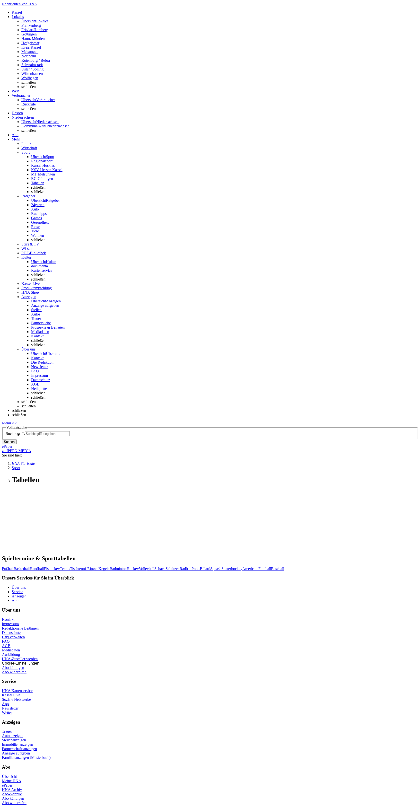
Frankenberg (31, 25)
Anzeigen (19, 596)
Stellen (36, 310)
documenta (39, 266)
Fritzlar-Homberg (34, 30)
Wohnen (37, 235)
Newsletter (39, 367)
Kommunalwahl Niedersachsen (45, 126)
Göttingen (29, 34)
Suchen (9, 442)
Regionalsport (41, 161)
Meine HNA (11, 781)
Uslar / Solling (32, 69)
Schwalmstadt (32, 65)
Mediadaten (40, 332)
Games (36, 218)
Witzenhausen (32, 73)
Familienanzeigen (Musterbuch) (26, 757)
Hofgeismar (30, 43)
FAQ (35, 371)
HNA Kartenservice (17, 691)
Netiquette (39, 388)
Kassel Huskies (43, 165)
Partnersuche (41, 323)
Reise (35, 227)
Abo (15, 600)
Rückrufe (28, 104)
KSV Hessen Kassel (46, 170)
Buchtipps (39, 213)
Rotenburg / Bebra (35, 60)
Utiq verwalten (13, 637)
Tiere (35, 231)
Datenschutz (40, 380)
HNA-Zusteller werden (20, 659)
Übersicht (9, 776)
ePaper (7, 785)
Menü (6, 423)
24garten (37, 205)
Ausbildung (11, 654)
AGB (35, 384)
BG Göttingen (42, 178)
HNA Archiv (12, 790)
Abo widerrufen (14, 672)
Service (17, 592)
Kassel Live (11, 695)
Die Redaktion (42, 362)
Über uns (19, 587)
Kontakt (37, 336)
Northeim (28, 56)
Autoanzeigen (12, 736)
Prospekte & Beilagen (48, 327)
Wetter (7, 713)
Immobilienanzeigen (17, 744)
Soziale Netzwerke (16, 699)
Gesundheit (40, 222)
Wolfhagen (29, 78)
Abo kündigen (13, 668)
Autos (35, 314)
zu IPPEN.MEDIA (16, 451)
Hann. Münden (33, 38)
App (5, 704)
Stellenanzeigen (14, 740)
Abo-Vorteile (12, 794)
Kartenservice (41, 270)
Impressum (39, 375)
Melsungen (29, 52)
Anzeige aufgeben (45, 305)
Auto (35, 209)
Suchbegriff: (15, 433)
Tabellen (37, 183)
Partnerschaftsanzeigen (19, 749)
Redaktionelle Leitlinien (20, 628)
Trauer (36, 318)
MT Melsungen (43, 174)
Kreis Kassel (31, 47)
